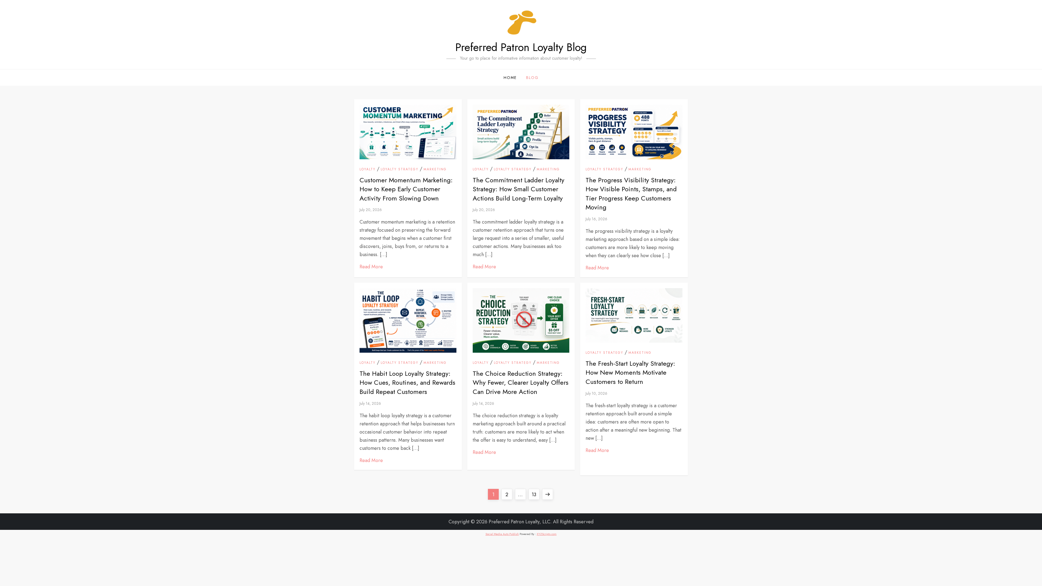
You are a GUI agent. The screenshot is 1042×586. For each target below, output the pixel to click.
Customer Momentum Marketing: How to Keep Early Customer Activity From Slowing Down (406, 189)
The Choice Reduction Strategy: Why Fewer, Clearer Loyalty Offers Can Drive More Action (520, 382)
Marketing (435, 169)
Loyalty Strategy (399, 169)
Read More (371, 266)
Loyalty (368, 169)
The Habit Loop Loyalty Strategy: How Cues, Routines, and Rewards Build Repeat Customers (407, 382)
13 (535, 494)
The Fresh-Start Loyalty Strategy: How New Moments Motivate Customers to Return (630, 372)
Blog (532, 77)
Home (510, 77)
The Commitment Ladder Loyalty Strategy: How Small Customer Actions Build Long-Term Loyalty (518, 189)
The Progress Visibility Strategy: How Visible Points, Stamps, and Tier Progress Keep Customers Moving (631, 193)
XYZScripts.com (547, 534)
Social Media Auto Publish (502, 534)
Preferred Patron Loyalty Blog (521, 47)
